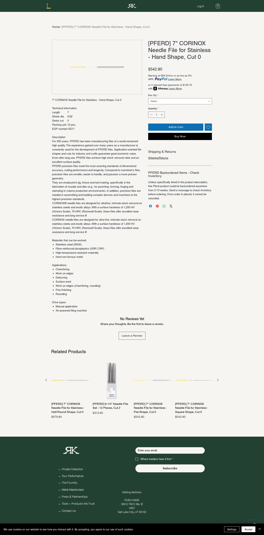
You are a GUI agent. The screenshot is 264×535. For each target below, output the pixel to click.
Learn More (174, 79)
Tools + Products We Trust (78, 503)
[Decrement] (151, 115)
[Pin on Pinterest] (157, 206)
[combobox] (180, 101)
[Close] (260, 529)
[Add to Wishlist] (208, 127)
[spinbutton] (156, 115)
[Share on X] (171, 206)
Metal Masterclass (73, 489)
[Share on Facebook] (150, 206)
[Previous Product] (46, 380)
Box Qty (153, 95)
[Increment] (162, 115)
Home (56, 27)
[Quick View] (70, 380)
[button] (218, 6)
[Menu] (48, 5)
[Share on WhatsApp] (164, 206)
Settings (231, 529)
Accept (248, 529)
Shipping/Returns (158, 157)
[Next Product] (218, 380)
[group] (132, 392)
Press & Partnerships (75, 496)
